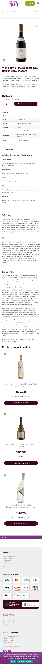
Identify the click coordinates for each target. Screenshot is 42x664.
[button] (37, 27)
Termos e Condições (9, 621)
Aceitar (13, 661)
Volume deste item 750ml (24, 123)
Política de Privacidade (25, 661)
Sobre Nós (6, 619)
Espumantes (7, 560)
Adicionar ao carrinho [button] (21, 402)
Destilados (6, 562)
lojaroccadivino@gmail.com (11, 646)
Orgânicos (6, 565)
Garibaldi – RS (21, 119)
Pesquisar (37, 11)
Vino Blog (6, 625)
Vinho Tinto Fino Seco (23, 131)
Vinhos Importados (9, 556)
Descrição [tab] (9, 149)
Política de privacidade (10, 623)
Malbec (19, 116)
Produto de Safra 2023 (23, 140)
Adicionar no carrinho (25, 104)
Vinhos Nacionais (8, 558)
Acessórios (6, 567)
